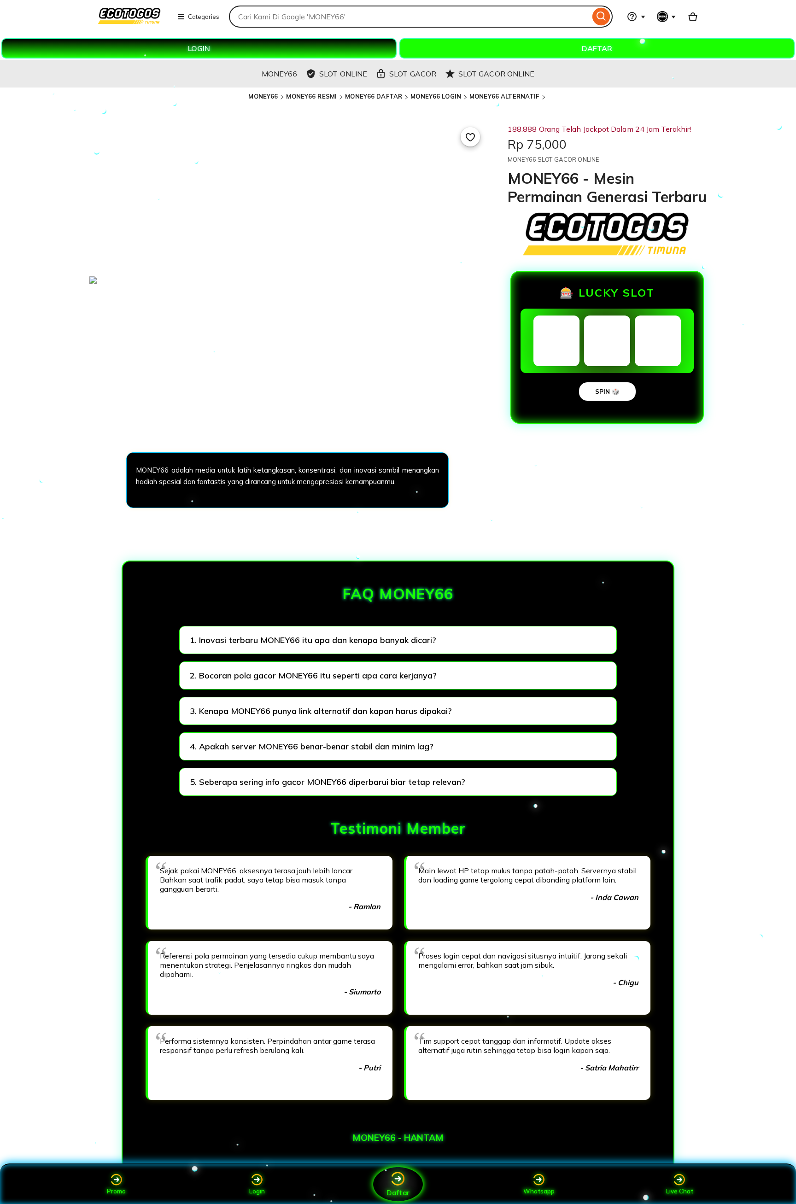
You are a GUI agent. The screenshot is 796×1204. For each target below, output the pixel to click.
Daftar (398, 1192)
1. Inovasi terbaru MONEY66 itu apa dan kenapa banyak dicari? (313, 640)
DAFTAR (597, 48)
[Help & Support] (636, 17)
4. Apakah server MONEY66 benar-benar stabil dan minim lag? (311, 746)
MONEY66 (263, 96)
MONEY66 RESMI (311, 96)
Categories (203, 16)
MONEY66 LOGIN (435, 96)
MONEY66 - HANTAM (398, 1137)
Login (257, 1191)
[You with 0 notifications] (666, 17)
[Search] (601, 17)
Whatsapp (539, 1191)
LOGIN (199, 48)
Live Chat (679, 1191)
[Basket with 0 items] (693, 17)
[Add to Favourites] (470, 136)
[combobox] (409, 17)
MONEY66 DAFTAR (373, 96)
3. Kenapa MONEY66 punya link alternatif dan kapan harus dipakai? (321, 711)
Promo (116, 1191)
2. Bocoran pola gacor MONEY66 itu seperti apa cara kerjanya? (313, 675)
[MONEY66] (129, 22)
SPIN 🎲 (607, 391)
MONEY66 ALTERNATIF (504, 96)
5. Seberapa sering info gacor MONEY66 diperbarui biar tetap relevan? (327, 782)
